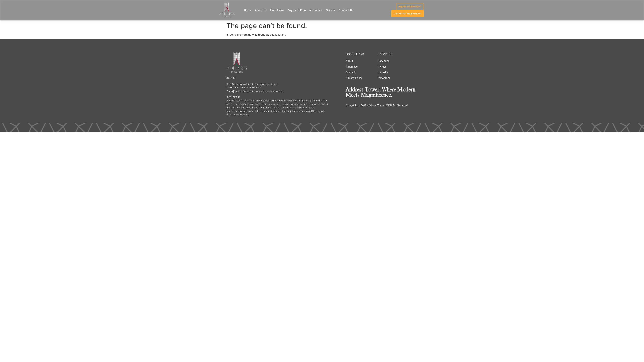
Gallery (330, 10)
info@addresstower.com (241, 91)
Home (248, 10)
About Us (261, 10)
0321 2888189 (253, 87)
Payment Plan (297, 10)
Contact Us (345, 10)
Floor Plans (277, 10)
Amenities (315, 10)
